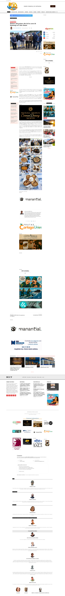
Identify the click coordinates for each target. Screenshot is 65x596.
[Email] (33, 221)
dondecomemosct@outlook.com (39, 461)
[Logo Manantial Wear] (30, 199)
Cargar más (49, 148)
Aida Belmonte (32, 512)
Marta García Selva (32, 525)
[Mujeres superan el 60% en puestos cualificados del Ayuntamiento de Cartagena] (49, 132)
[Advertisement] (26, 59)
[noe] (49, 100)
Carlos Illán (32, 570)
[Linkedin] (31, 221)
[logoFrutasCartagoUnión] (49, 56)
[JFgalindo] (16, 433)
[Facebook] (26, 221)
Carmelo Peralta (32, 499)
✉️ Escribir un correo (21, 471)
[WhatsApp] (29, 221)
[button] (57, 12)
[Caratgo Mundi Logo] (16, 450)
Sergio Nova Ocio (32, 582)
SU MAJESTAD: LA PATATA (37, 315)
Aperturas (34, 391)
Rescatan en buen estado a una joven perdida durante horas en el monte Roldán (14, 117)
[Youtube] (15, 395)
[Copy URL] (35, 221)
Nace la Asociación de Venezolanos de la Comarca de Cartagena (14, 83)
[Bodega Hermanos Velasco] (47, 362)
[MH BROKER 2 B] (27, 433)
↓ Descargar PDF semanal (13, 18)
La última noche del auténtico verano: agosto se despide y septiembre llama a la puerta (14, 106)
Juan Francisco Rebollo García (28, 211)
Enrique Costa (32, 486)
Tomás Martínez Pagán (32, 547)
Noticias (21, 391)
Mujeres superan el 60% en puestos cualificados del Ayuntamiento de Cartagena (14, 110)
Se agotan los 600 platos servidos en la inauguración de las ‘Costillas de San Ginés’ (14, 70)
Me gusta (54, 32)
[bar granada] (16, 425)
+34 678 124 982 (22, 461)
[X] (28, 221)
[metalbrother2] (46, 74)
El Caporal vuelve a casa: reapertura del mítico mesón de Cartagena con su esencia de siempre (38, 385)
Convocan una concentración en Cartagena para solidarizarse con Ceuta (14, 79)
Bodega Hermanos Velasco (44, 367)
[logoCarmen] (30, 112)
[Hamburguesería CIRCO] (32, 362)
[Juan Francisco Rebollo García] (11, 28)
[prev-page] (20, 397)
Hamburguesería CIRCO (29, 367)
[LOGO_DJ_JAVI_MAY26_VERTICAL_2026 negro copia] (48, 425)
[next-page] (21, 397)
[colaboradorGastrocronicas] (49, 49)
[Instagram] (9, 395)
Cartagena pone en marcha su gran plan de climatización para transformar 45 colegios (14, 113)
